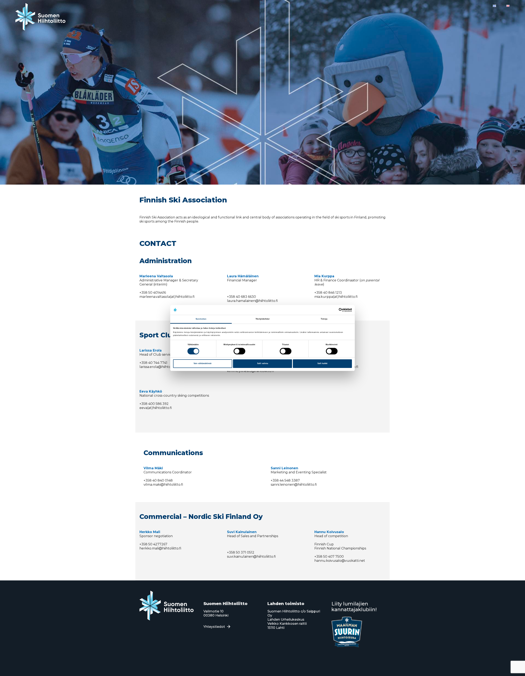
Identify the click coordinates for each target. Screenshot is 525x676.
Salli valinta (262, 363)
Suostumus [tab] (201, 319)
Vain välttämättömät (202, 363)
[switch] (239, 351)
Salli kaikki (322, 363)
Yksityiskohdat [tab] (262, 319)
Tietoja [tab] (324, 319)
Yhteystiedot (214, 627)
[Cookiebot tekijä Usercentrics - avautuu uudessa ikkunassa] (334, 310)
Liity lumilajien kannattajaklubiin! (354, 606)
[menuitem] (494, 5)
